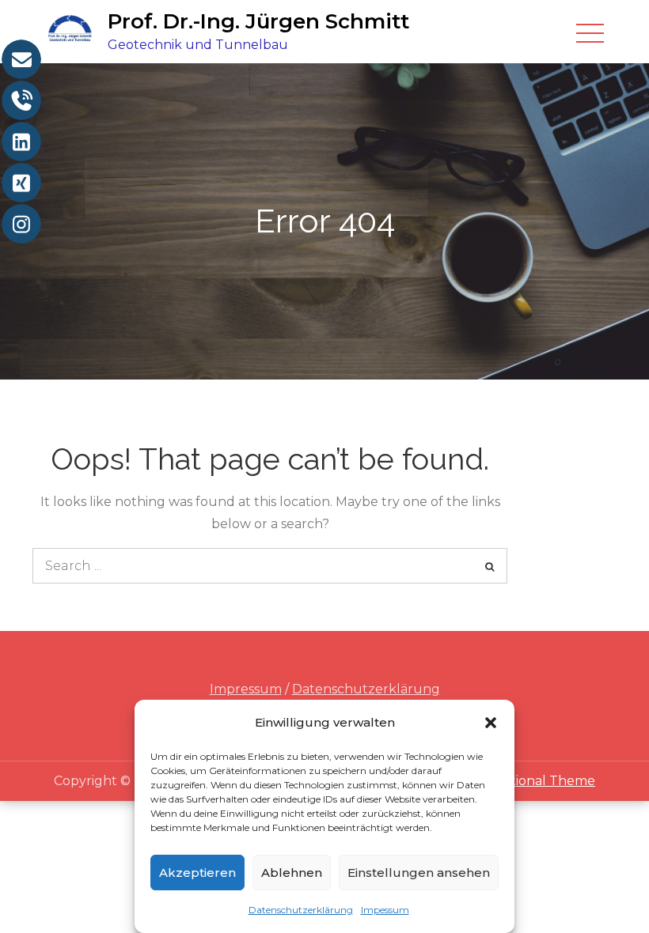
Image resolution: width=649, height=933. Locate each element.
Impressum (246, 689)
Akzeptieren (197, 872)
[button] (491, 723)
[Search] (489, 566)
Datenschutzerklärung (301, 910)
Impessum (385, 910)
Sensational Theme (534, 780)
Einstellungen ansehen (418, 872)
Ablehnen (291, 872)
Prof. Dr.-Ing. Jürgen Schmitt (258, 21)
